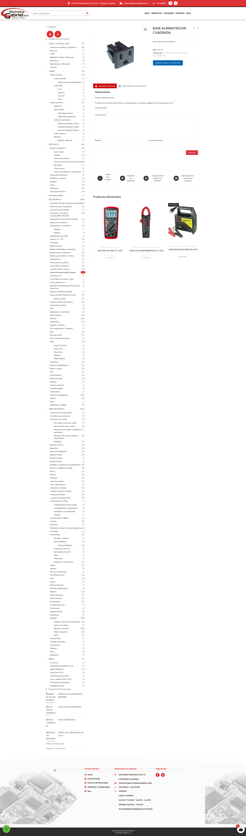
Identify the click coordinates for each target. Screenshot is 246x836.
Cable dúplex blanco (65, 113)
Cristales (53, 521)
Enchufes (57, 155)
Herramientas (55, 535)
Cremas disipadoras (57, 282)
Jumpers (53, 568)
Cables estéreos (60, 133)
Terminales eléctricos (58, 191)
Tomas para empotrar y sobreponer (67, 172)
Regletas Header (56, 612)
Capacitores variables (58, 488)
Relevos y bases (56, 369)
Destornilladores (60, 542)
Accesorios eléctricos (58, 148)
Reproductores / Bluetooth (60, 64)
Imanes (52, 565)
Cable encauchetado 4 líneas (68, 130)
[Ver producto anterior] (194, 28)
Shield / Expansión (60, 632)
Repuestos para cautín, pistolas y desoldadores (66, 437)
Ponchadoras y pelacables (59, 682)
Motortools (58, 559)
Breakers (53, 182)
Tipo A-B (61, 96)
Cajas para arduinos (61, 625)
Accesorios (54, 663)
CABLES (52, 71)
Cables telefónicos (57, 669)
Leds (51, 578)
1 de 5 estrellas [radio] (96, 110)
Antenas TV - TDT (57, 239)
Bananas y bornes (56, 445)
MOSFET (53, 319)
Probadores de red (57, 686)
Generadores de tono (58, 305)
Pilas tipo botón (56, 335)
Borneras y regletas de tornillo (61, 468)
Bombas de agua (56, 458)
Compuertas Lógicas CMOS (60, 498)
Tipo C (60, 99)
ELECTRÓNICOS (159, 56)
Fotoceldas (54, 531)
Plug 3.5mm (58, 352)
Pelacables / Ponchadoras (63, 562)
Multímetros (116, 247)
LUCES (52, 54)
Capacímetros (55, 259)
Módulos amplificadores (59, 588)
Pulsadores (58, 165)
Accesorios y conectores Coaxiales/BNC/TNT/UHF (59, 214)
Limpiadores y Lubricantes (59, 312)
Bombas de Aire (56, 461)
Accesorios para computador (61, 206)
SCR (51, 372)
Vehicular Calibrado (65, 140)
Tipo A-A (61, 93)
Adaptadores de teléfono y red (61, 666)
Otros (60, 89)
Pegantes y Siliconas (57, 325)
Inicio (147, 13)
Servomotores (55, 638)
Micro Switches (55, 315)
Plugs (52, 342)
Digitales (57, 233)
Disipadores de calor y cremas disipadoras (66, 528)
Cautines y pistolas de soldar (60, 491)
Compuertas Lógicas (57, 494)
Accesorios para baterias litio (61, 413)
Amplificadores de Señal (59, 236)
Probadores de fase (57, 605)
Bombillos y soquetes (58, 178)
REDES (51, 659)
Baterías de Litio (56, 246)
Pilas (51, 332)
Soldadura (57, 441)
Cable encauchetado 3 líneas (68, 127)
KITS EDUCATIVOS (57, 575)
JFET (52, 309)
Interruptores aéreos (61, 158)
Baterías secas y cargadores (177, 246)
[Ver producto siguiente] (198, 28)
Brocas (52, 471)
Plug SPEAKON (59, 359)
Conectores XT (55, 276)
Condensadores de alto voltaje (65, 505)
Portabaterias (55, 601)
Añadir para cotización (168, 63)
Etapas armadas (60, 299)
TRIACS (53, 398)
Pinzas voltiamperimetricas (152, 247)
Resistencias (54, 615)
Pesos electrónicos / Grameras (61, 328)
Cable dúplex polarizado (67, 117)
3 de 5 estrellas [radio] (100, 110)
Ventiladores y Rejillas (58, 405)
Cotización (169, 13)
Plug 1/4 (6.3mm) (60, 345)
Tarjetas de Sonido (57, 385)
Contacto (180, 13)
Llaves (56, 555)
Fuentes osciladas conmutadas (61, 302)
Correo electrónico (155, 140)
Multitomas (54, 188)
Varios (52, 402)
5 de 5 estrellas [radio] (105, 110)
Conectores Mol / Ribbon (59, 518)
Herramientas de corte (62, 552)
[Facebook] (50, 34)
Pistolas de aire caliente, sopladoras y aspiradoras (68, 431)
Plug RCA (57, 355)
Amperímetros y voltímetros (60, 226)
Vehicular (57, 137)
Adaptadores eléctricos (59, 175)
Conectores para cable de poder (175, 53)
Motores (53, 592)
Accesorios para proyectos (60, 416)
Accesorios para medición (59, 210)
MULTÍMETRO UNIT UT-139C (110, 250)
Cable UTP (58, 106)
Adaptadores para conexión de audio (64, 219)
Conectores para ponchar (59, 676)
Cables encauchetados (62, 120)
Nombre (98, 140)
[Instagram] (176, 3)
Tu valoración (101, 114)
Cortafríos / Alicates (61, 538)
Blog (188, 13)
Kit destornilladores (65, 545)
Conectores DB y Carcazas (60, 269)
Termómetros (55, 392)
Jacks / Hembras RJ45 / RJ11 (61, 679)
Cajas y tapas (59, 152)
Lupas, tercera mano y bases (64, 426)
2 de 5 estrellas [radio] (98, 110)
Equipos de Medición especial (61, 292)
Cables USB (58, 86)
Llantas (52, 582)
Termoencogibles (56, 388)
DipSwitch (54, 525)
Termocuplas (55, 645)
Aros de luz (54, 243)
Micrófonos (54, 61)
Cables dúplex (59, 109)
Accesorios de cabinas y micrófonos (63, 47)
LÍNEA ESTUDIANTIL (56, 409)
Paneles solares (55, 598)
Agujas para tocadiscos (58, 222)
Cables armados (56, 75)
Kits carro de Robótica (58, 572)
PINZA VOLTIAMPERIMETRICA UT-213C (146, 250)
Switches (53, 382)
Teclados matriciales (57, 642)
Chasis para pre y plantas (59, 262)
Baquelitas (54, 448)
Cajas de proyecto (57, 481)
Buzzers (53, 475)
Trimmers (53, 648)
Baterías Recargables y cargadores (63, 249)
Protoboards (55, 608)
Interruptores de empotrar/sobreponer (68, 162)
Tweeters (53, 67)
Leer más (110, 257)
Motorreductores (56, 595)
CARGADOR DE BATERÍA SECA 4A (182, 249)
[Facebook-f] (170, 3)
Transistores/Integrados (59, 395)
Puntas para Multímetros (59, 365)
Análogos (57, 229)
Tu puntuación (101, 108)
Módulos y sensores (61, 628)
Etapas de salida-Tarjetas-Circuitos (63, 295)
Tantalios (57, 515)
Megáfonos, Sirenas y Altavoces (62, 57)
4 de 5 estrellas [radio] (103, 110)
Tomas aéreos (59, 168)
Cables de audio (60, 79)
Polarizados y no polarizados (64, 511)
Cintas (52, 185)
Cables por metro (56, 103)
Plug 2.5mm (58, 349)
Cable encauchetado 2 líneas (68, 123)
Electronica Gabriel (56, 195)
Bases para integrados (58, 451)
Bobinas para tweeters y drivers (62, 256)
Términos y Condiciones (56, 748)
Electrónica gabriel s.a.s (123, 833)
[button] (145, 29)
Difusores (53, 51)
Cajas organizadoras (57, 484)
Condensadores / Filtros (59, 501)
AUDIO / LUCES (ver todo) (59, 44)
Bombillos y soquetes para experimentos (65, 465)
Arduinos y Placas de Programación (67, 622)
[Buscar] (87, 13)
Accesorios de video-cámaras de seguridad (66, 203)
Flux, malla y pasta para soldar (65, 423)
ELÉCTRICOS (54, 144)
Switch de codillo (56, 378)
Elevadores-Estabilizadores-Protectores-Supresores (65, 287)
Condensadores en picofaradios (66, 508)
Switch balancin (55, 375)
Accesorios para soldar (58, 419)
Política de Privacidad (55, 744)
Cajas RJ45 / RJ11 (57, 672)
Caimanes (53, 478)
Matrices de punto (57, 585)
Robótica (53, 618)
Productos (156, 13)
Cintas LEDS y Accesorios (59, 266)
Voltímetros (54, 655)
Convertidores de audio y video (62, 279)
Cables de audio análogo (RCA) (69, 82)
